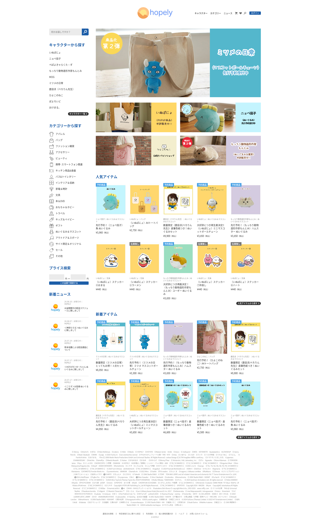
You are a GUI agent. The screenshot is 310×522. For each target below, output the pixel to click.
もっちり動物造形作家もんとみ (243, 219)
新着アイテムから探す (247, 437)
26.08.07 (68, 321)
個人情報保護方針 (166, 514)
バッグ (143, 219)
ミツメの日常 (101, 356)
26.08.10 (68, 301)
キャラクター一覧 (77, 114)
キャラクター (201, 13)
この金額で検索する (69, 283)
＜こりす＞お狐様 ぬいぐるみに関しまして (76, 387)
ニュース (228, 13)
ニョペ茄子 (100, 219)
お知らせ (77, 301)
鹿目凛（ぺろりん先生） (173, 219)
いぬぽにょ (134, 219)
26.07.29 (68, 341)
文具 (108, 278)
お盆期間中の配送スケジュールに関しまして (76, 309)
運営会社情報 (108, 514)
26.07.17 (68, 360)
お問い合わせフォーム (199, 514)
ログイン (255, 13)
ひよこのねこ (202, 356)
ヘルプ (181, 514)
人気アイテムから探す (247, 303)
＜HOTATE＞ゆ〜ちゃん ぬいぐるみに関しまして (76, 368)
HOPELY (67, 304)
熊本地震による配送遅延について (76, 348)
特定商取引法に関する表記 (129, 514)
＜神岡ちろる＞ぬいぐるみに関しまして (76, 329)
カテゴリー (215, 13)
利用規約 (149, 514)
